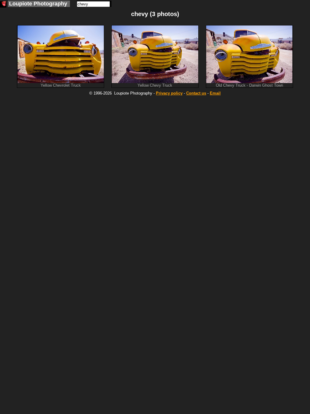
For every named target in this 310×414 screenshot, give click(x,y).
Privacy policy (169, 93)
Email (215, 93)
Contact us (196, 93)
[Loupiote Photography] (3, 4)
